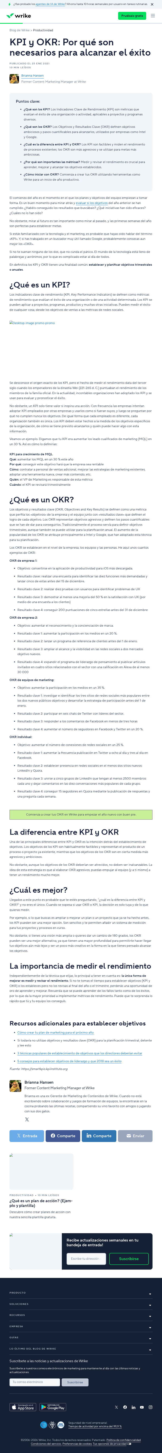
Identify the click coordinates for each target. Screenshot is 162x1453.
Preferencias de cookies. (77, 1444)
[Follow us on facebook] (125, 1407)
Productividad (43, 30)
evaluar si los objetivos (92, 203)
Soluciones (18, 1304)
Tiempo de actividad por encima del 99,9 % (95, 1426)
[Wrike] (18, 16)
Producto (17, 1292)
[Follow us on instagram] (151, 1407)
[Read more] (41, 1186)
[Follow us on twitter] (116, 1407)
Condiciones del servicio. (46, 1444)
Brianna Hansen (32, 76)
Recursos (17, 1315)
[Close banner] (152, 4)
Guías (14, 1337)
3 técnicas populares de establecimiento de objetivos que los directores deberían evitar (79, 1053)
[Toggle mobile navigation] (153, 15)
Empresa (16, 1326)
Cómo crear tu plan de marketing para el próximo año (55, 1033)
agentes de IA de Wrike (50, 4)
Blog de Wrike (19, 30)
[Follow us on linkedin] (133, 1407)
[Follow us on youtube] (142, 1407)
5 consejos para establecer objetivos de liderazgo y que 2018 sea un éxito (69, 1061)
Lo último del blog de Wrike (32, 1348)
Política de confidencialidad (123, 1440)
